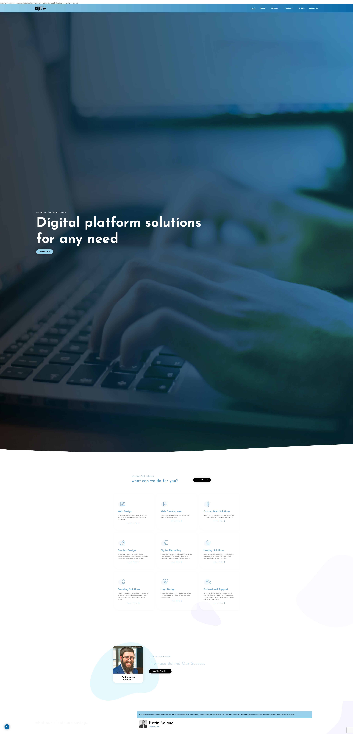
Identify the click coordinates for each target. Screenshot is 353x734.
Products (288, 8)
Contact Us (313, 8)
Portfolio (301, 8)
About (262, 8)
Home (253, 8)
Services (274, 8)
